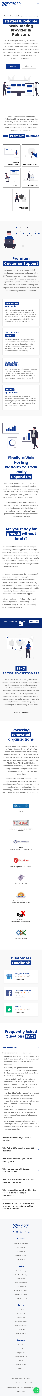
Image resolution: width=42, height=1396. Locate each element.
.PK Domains (21, 1247)
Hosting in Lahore (21, 1294)
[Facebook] (13, 1232)
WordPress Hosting (21, 1275)
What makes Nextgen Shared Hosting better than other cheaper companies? (19, 1193)
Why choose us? (9, 1048)
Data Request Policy (13, 1387)
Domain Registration (21, 1244)
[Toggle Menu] (38, 4)
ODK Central (21, 1329)
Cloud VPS (21, 1310)
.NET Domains (21, 1251)
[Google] (17, 1232)
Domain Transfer (21, 1255)
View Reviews (20, 979)
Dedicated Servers (21, 1322)
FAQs (21, 1360)
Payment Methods (21, 1357)
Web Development (21, 1282)
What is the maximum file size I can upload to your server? (18, 1181)
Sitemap (21, 1368)
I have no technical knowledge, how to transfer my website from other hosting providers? (18, 1206)
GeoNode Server (21, 1325)
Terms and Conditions (16, 1383)
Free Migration (21, 1333)
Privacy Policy (29, 1383)
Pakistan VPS (21, 1314)
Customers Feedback (21, 712)
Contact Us (21, 1349)
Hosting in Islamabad (21, 1290)
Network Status (21, 1364)
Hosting (21, 1266)
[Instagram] (25, 1232)
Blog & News (21, 1353)
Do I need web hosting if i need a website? (16, 1139)
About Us (29, 66)
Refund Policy (21, 1392)
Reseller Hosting (21, 1279)
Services (13, 66)
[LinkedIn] (21, 1232)
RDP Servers (21, 1318)
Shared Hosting (21, 1271)
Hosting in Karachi (21, 1298)
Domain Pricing (21, 1259)
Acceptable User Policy (28, 1387)
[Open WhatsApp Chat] (36, 1390)
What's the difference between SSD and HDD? (18, 1149)
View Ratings (20, 996)
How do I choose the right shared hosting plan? (17, 1160)
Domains (21, 1239)
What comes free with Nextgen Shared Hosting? (16, 1170)
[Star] (29, 1232)
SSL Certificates (21, 1286)
